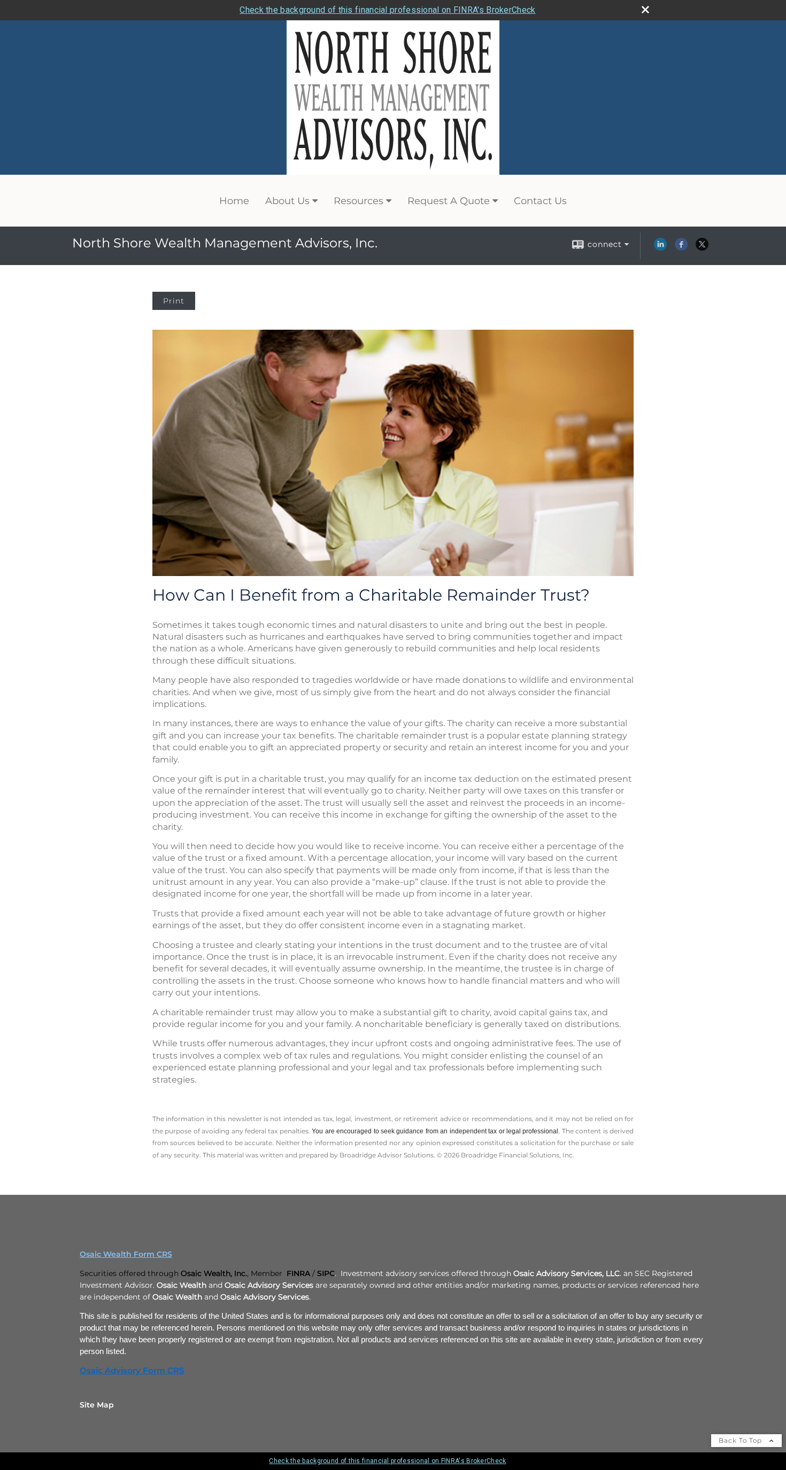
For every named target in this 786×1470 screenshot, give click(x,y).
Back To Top (741, 1440)
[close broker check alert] (645, 9)
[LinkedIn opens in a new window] (660, 248)
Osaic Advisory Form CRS (132, 1370)
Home (234, 201)
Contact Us (540, 201)
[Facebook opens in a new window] (681, 248)
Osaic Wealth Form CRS (126, 1254)
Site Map (97, 1405)
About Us (287, 201)
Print (173, 301)
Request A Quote (448, 201)
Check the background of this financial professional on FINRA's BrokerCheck (387, 10)
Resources (358, 201)
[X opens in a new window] (702, 248)
